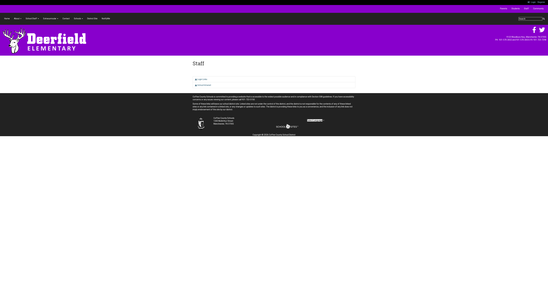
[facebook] (534, 31)
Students (515, 8)
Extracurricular (50, 18)
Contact (66, 18)
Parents (503, 8)
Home (7, 18)
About (17, 18)
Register (541, 2)
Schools (77, 18)
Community (538, 8)
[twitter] (542, 31)
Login (533, 2)
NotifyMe (106, 18)
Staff (526, 8)
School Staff (32, 18)
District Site (92, 18)
